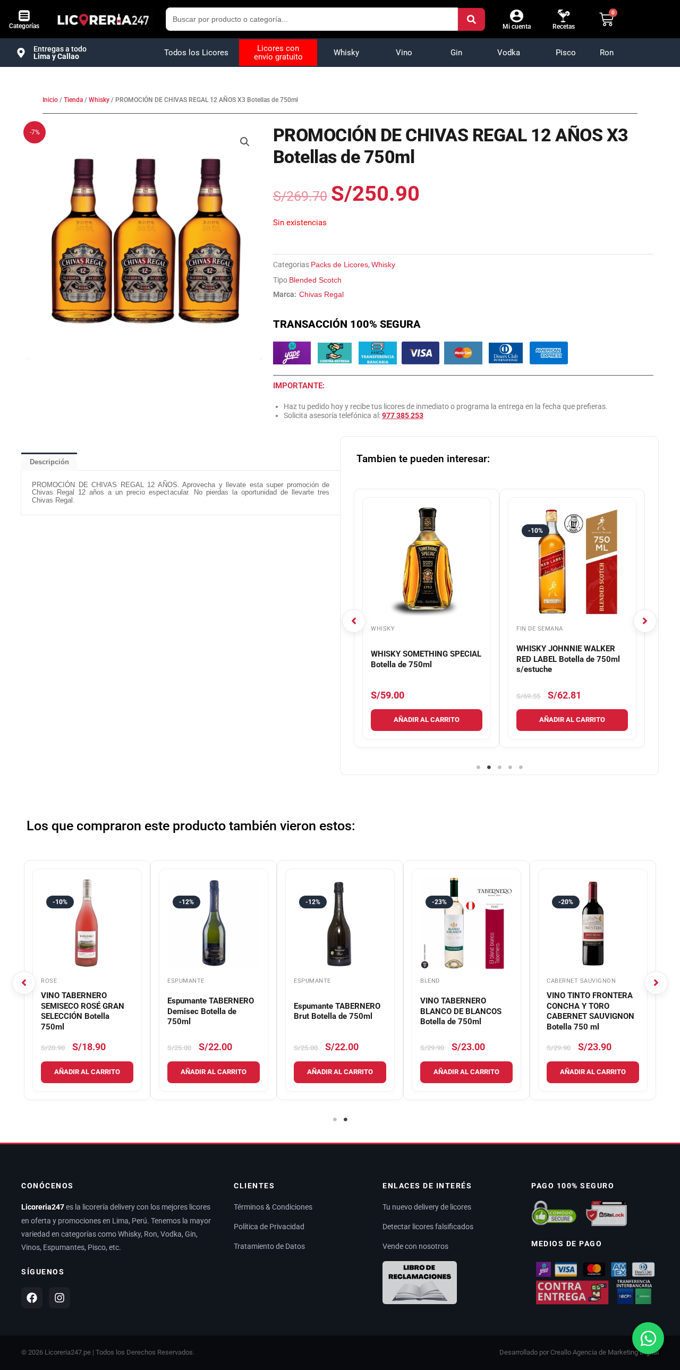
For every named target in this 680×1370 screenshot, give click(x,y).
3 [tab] (499, 767)
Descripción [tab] (49, 462)
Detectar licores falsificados (427, 1226)
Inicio (50, 100)
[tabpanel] (426, 618)
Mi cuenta (517, 26)
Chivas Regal (321, 294)
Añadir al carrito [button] (427, 720)
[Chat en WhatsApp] (648, 1338)
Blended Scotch (315, 280)
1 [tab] (478, 767)
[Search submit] (471, 19)
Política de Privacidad (269, 1226)
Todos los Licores (196, 52)
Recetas (563, 26)
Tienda (73, 100)
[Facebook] (31, 1297)
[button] (244, 141)
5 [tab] (520, 767)
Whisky (346, 52)
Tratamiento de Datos (269, 1246)
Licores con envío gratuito (278, 53)
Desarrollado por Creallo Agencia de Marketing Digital (579, 1352)
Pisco (566, 52)
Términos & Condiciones (273, 1207)
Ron (607, 52)
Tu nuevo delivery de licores (426, 1207)
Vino (404, 52)
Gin (456, 52)
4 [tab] (510, 767)
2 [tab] (488, 767)
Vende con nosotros (415, 1246)
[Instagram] (59, 1297)
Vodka (508, 52)
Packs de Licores (339, 264)
